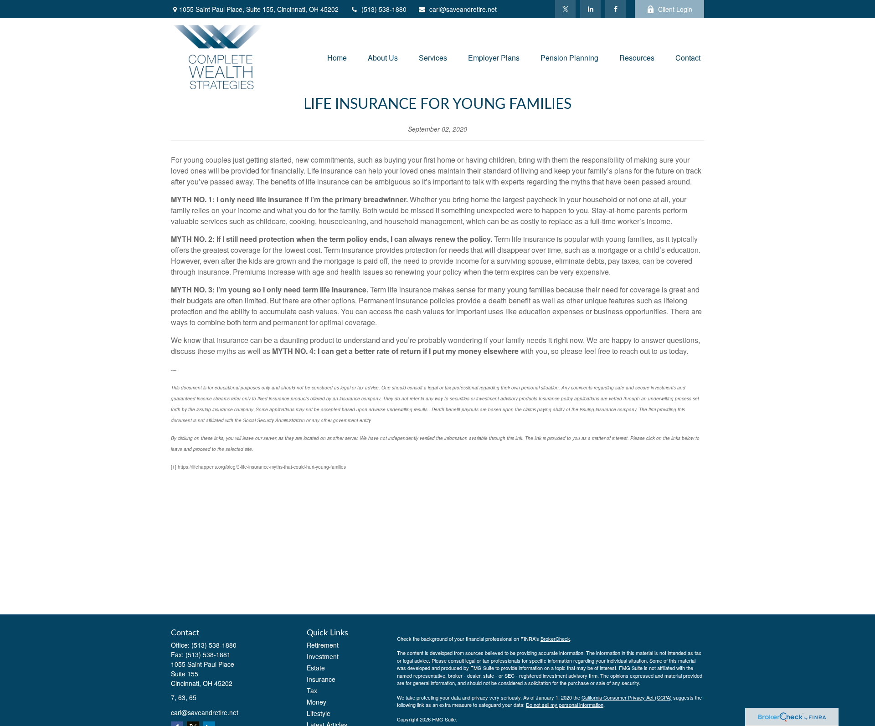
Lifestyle (318, 713)
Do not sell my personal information (564, 704)
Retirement (323, 644)
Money (316, 701)
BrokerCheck (555, 638)
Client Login (675, 9)
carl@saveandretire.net (463, 9)
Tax (312, 690)
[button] (337, 56)
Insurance (321, 679)
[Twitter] (565, 9)
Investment (323, 656)
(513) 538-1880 (384, 9)
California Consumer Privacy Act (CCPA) (627, 697)
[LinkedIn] (590, 9)
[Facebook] (615, 9)
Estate (316, 667)
